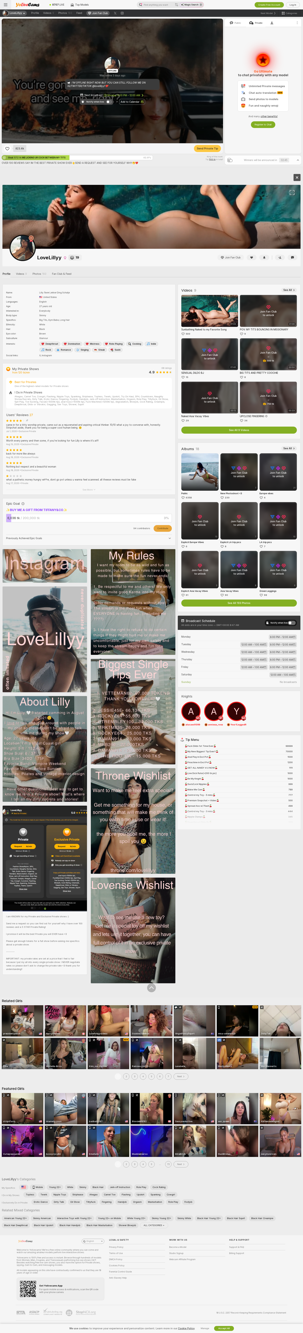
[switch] (292, 623)
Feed (79, 13)
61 (187, 595)
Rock (48, 349)
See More (88, 489)
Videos (48, 13)
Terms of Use (116, 1253)
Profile (35, 13)
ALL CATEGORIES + (154, 1225)
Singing (85, 349)
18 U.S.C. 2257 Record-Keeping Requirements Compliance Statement (251, 1313)
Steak (101, 349)
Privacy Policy (116, 1247)
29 (187, 420)
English (90, 1241)
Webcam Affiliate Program (182, 1259)
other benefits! (269, 116)
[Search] (176, 4)
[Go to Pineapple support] (69, 1312)
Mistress (94, 344)
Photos (65, 13)
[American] (23, 1187)
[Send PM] (292, 257)
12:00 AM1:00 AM (252, 644)
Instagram (47, 355)
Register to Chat (263, 124)
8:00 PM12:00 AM (281, 637)
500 (188, 334)
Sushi (117, 349)
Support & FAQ (236, 1247)
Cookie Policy (186, 1328)
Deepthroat (52, 344)
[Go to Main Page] (28, 4)
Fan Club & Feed (61, 273)
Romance (66, 349)
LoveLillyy (9, 1179)
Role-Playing (116, 344)
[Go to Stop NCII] (86, 1313)
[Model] (297, 177)
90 (226, 595)
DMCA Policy (115, 1259)
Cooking (136, 344)
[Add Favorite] (7, 148)
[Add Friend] (280, 257)
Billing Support (236, 1253)
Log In (293, 5)
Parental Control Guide (120, 1272)
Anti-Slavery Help (118, 1278)
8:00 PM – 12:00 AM (123, 95)
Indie (153, 344)
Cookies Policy (116, 1265)
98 (265, 595)
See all (287, 290)
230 (227, 497)
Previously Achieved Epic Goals (24, 538)
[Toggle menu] (5, 4)
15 (187, 377)
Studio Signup (176, 1253)
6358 (189, 497)
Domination (74, 344)
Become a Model (177, 1247)
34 (245, 420)
